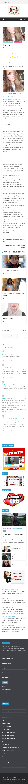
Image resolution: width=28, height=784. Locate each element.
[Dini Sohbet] (6, 564)
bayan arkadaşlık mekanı (13, 534)
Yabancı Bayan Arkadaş (7, 766)
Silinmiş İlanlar (5, 756)
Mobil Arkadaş (5, 744)
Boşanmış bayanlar (6, 723)
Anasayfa (4, 686)
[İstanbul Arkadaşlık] (6, 549)
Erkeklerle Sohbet (6, 729)
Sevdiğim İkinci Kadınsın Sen (18, 555)
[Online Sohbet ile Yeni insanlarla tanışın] (14, 279)
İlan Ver (3, 696)
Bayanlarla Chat (5, 714)
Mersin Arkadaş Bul (9, 625)
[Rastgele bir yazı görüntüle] (24, 19)
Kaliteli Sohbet (8, 319)
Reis (3, 589)
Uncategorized (5, 763)
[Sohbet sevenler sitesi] (14, 256)
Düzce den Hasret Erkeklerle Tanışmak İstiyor (13, 241)
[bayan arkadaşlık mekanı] (14, 519)
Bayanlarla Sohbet (17, 41)
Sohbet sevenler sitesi (10, 271)
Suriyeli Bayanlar (6, 760)
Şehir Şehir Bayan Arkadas (8, 750)
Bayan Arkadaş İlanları (8, 41)
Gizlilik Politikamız (6, 689)
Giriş (25, 330)
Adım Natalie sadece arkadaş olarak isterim (15, 246)
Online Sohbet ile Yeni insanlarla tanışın (13, 295)
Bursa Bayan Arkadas (10, 616)
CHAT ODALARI (5, 677)
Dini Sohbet (15, 563)
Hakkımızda (4, 692)
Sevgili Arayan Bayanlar (7, 753)
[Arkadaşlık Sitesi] (3, 19)
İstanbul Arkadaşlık (16, 548)
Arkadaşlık (19, 61)
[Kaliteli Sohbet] (14, 304)
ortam (13, 225)
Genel (4, 531)
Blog (3, 720)
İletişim (3, 699)
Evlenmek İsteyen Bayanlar (8, 732)
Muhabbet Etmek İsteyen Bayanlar (10, 747)
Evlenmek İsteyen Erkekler (8, 735)
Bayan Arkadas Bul (6, 528)
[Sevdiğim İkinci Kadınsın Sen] (6, 556)
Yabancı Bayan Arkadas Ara (8, 769)
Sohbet (8, 96)
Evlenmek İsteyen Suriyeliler (8, 738)
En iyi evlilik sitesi (9, 607)
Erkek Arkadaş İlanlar (7, 726)
